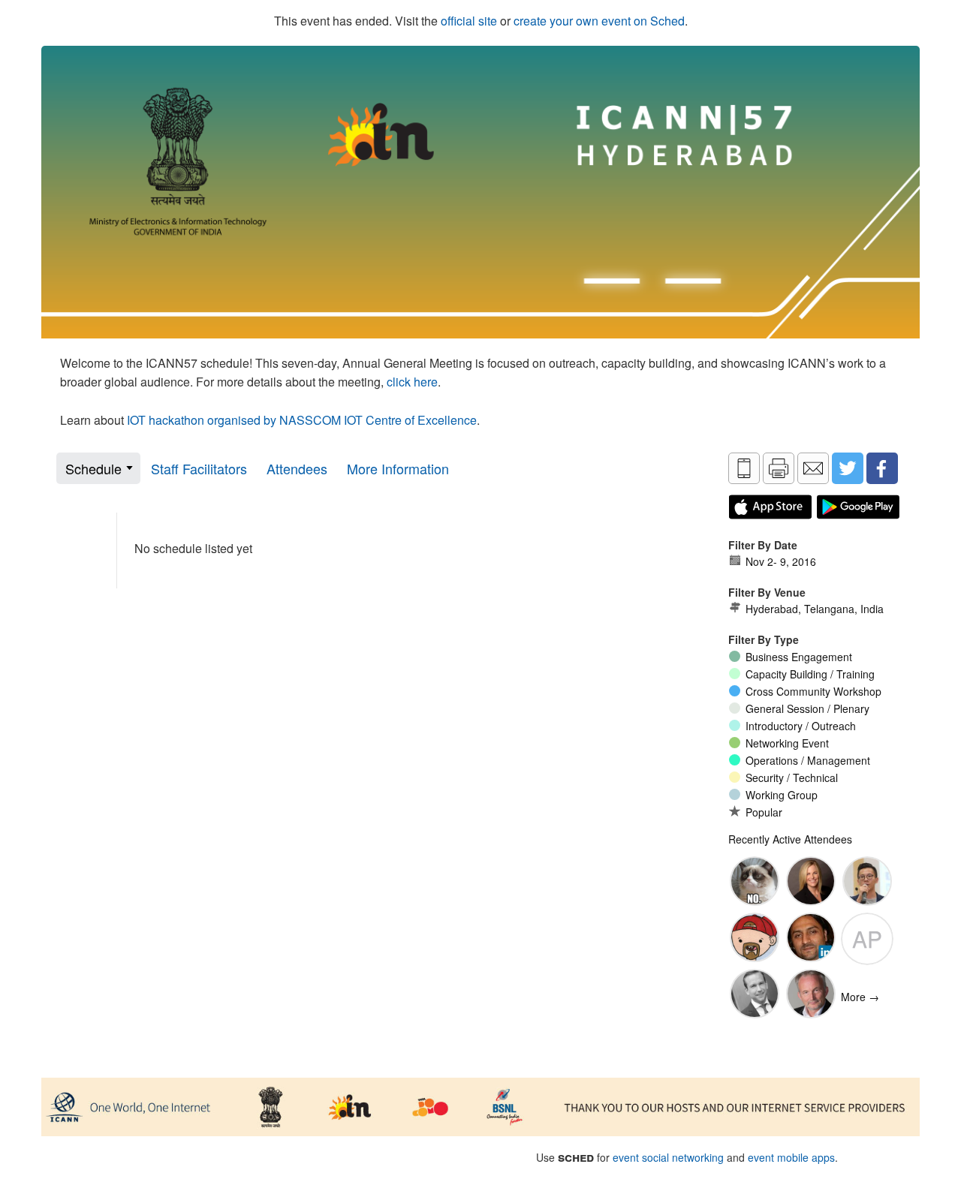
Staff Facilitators (199, 468)
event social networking (668, 1157)
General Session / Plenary (807, 708)
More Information (398, 468)
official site (469, 20)
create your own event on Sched (599, 20)
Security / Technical (792, 777)
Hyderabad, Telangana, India (815, 608)
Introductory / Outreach (801, 725)
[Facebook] (882, 468)
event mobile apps (791, 1157)
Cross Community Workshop (813, 691)
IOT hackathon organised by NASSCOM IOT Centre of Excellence (302, 420)
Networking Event (787, 743)
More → (860, 996)
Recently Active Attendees (790, 839)
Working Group (782, 795)
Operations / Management (808, 760)
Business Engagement (799, 656)
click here (412, 381)
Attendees (297, 468)
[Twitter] (847, 468)
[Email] (813, 468)
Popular (764, 812)
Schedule (93, 468)
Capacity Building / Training (810, 674)
